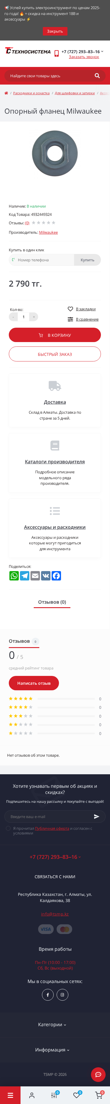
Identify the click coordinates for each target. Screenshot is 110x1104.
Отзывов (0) (52, 602)
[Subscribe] (97, 816)
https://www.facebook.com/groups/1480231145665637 (48, 995)
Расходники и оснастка (31, 93)
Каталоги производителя (55, 461)
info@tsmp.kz (55, 914)
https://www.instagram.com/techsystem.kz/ (62, 995)
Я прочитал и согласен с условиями (52, 830)
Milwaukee (48, 232)
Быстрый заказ (55, 354)
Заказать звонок (84, 56)
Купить (87, 259)
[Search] (97, 76)
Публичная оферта (52, 828)
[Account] (32, 1095)
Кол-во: (16, 309)
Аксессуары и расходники (55, 527)
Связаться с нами (55, 876)
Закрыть (55, 31)
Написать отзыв (33, 683)
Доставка (55, 402)
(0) (27, 222)
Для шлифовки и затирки (75, 93)
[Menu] (10, 1095)
